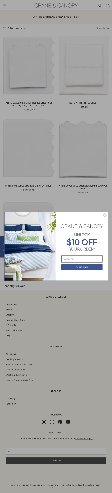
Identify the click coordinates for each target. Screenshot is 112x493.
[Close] (105, 215)
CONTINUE (82, 267)
